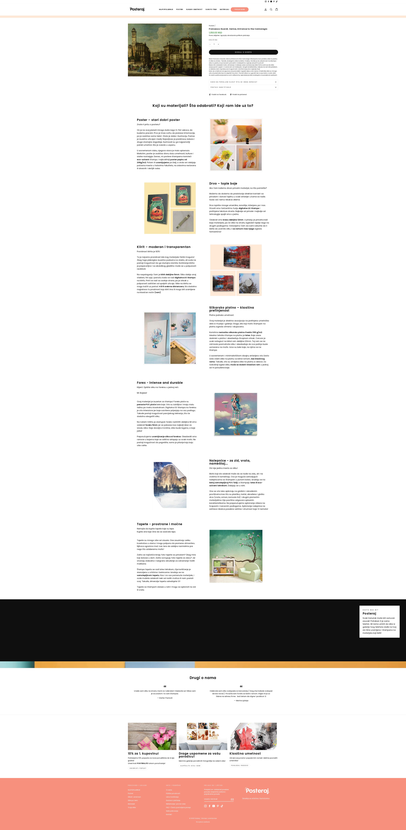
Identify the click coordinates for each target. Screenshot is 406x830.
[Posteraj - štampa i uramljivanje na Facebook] (209, 806)
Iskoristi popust (138, 768)
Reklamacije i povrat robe (176, 804)
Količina (213, 40)
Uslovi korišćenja (172, 797)
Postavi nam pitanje (221, 87)
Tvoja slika (239, 9)
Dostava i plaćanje (173, 800)
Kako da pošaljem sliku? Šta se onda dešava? (234, 82)
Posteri (179, 9)
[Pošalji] (232, 799)
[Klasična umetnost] (254, 736)
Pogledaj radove (239, 765)
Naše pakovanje (172, 811)
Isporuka (223, 35)
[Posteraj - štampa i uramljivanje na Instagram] (205, 806)
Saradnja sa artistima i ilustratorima (256, 798)
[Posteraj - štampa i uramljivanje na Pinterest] (218, 806)
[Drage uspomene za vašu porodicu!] (203, 736)
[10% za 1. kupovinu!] (152, 736)
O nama (169, 790)
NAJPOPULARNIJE (166, 9)
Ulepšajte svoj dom (190, 766)
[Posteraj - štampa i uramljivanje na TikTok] (222, 806)
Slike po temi (211, 9)
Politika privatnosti (173, 793)
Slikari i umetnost (194, 9)
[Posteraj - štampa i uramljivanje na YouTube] (213, 806)
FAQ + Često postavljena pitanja (178, 808)
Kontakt (169, 815)
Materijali (224, 9)
